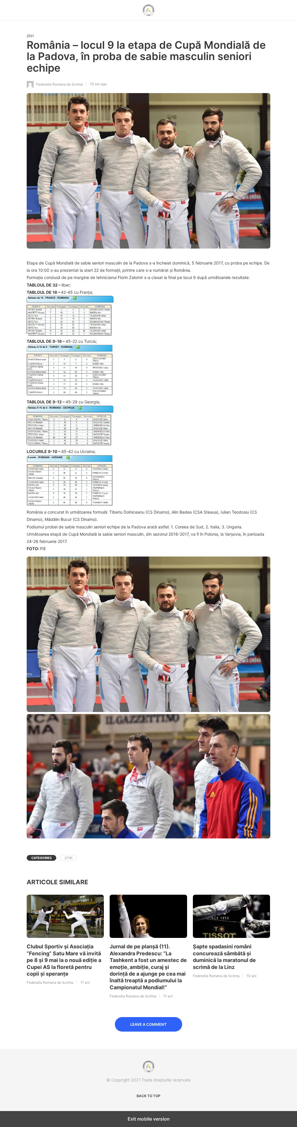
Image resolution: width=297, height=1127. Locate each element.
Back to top (148, 1096)
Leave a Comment (148, 1024)
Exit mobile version (149, 1119)
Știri (30, 35)
